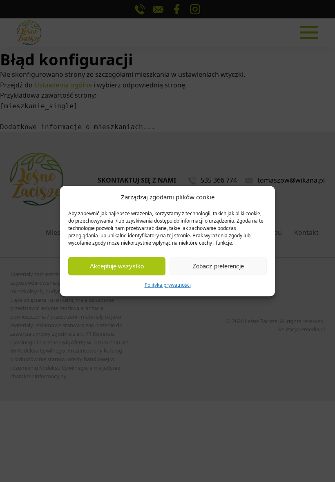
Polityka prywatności (168, 284)
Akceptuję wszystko (117, 266)
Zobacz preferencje (218, 266)
